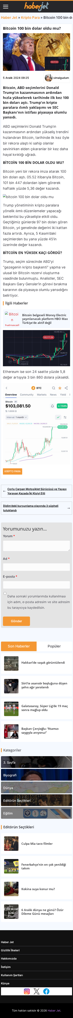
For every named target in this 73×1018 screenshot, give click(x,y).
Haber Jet (9, 17)
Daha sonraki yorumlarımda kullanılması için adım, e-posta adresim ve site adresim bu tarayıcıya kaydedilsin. (38, 602)
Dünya (8, 788)
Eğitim (8, 813)
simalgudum (61, 77)
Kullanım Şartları (12, 975)
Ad (6, 559)
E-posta (10, 576)
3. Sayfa (9, 762)
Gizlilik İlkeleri (10, 950)
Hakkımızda (9, 958)
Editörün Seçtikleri (17, 801)
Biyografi (10, 775)
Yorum (9, 536)
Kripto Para (30, 17)
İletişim (6, 967)
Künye (5, 983)
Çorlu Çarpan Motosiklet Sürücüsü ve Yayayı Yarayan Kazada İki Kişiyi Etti (37, 491)
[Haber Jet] (36, 6)
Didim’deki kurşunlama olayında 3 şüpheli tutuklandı (30, 508)
